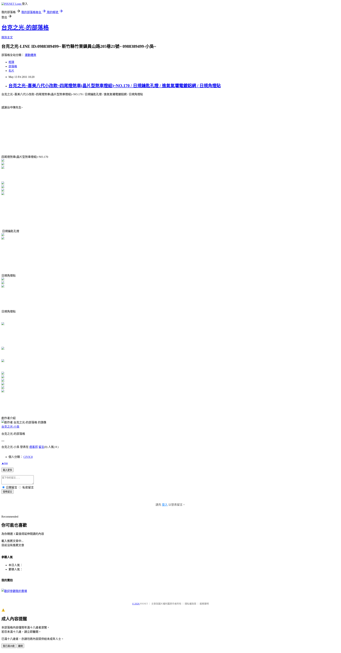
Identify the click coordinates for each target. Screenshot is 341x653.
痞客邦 (33, 446)
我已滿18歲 (9, 646)
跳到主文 (7, 37)
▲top (4, 463)
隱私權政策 (190, 603)
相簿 (11, 62)
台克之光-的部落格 (25, 27)
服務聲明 (204, 603)
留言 (41, 446)
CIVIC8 (28, 456)
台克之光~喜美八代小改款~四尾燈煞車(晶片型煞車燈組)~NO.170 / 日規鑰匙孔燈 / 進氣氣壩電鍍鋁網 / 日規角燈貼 (115, 85)
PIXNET (144, 603)
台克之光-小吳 (10, 426)
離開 (20, 646)
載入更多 (7, 470)
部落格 (13, 66)
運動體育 (30, 55)
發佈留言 (7, 491)
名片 (11, 70)
